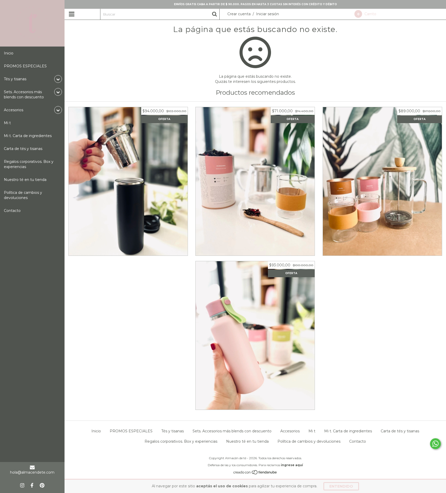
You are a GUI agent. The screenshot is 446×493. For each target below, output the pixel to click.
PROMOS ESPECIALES (25, 66)
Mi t (7, 123)
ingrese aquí (292, 465)
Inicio (8, 53)
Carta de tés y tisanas (23, 148)
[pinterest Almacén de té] (42, 485)
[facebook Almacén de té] (32, 485)
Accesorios (290, 431)
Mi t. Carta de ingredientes (28, 135)
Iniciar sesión (267, 14)
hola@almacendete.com (32, 472)
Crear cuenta (239, 14)
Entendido (341, 486)
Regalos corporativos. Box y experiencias (28, 164)
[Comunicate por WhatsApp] (435, 443)
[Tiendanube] (255, 473)
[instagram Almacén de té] (22, 485)
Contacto (12, 210)
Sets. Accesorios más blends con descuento (232, 431)
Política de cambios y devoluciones (23, 195)
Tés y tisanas (172, 431)
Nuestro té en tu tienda (25, 179)
